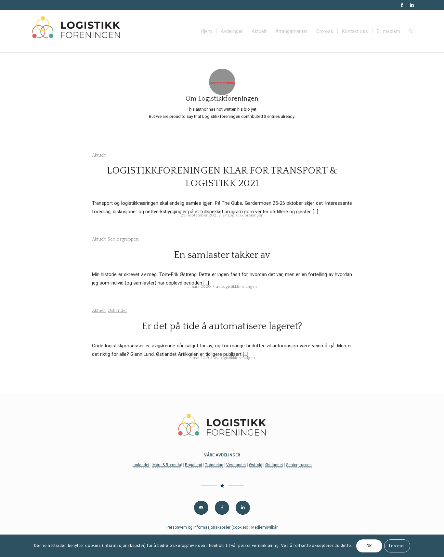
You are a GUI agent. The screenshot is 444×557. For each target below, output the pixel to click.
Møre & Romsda (166, 465)
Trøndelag (214, 465)
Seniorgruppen (123, 239)
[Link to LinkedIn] (412, 5)
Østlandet (117, 310)
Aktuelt (99, 155)
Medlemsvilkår (264, 527)
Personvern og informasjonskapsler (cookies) (207, 527)
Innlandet (141, 465)
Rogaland (193, 465)
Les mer (397, 546)
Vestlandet (236, 465)
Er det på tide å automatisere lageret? (222, 326)
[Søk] (410, 31)
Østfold (255, 465)
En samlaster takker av (222, 255)
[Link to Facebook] (402, 5)
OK (369, 546)
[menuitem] (206, 31)
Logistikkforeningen (245, 215)
